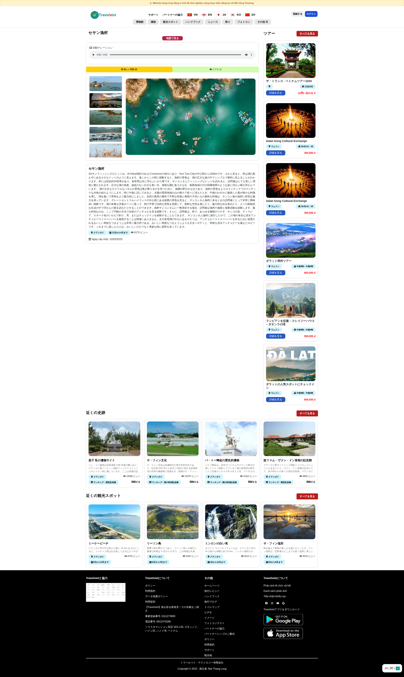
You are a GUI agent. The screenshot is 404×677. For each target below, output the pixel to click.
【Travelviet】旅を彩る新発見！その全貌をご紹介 (172, 609)
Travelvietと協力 (97, 578)
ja (224, 14)
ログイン (311, 13)
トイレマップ (212, 607)
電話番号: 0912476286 (158, 621)
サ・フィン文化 (157, 460)
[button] (105, 83)
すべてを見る (307, 33)
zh (253, 14)
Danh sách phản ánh (275, 591)
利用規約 (150, 591)
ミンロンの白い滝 (216, 543)
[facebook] (266, 603)
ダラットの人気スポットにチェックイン (290, 386)
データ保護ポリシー (156, 596)
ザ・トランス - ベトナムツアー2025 (289, 81)
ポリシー (150, 585)
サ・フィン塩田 (273, 543)
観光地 (208, 655)
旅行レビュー (212, 591)
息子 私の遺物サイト (102, 460)
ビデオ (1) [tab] (217, 69)
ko (238, 14)
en (209, 14)
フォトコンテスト (214, 623)
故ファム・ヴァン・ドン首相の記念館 (288, 460)
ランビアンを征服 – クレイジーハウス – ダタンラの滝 (290, 322)
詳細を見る (275, 92)
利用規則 (150, 601)
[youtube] (277, 603)
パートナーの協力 (173, 14)
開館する (135, 481)
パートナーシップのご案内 (219, 634)
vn (195, 14)
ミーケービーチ (98, 543)
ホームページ (212, 585)
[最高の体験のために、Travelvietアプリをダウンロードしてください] (283, 620)
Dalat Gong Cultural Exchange (286, 141)
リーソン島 (154, 543)
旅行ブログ (210, 601)
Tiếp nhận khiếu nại (275, 596)
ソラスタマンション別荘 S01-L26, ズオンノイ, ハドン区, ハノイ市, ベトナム (171, 629)
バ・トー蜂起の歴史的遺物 (222, 460)
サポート (153, 14)
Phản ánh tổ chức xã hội (277, 585)
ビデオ (208, 612)
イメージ (209, 617)
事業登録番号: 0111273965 (160, 616)
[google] (283, 603)
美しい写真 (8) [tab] (130, 69)
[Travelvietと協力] (105, 592)
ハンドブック (212, 596)
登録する (297, 13)
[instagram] (272, 603)
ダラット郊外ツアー (279, 260)
